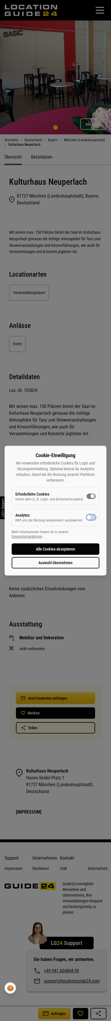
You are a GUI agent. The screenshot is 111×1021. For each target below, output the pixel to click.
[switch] (91, 496)
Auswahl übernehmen (55, 562)
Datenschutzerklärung (27, 537)
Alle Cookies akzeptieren (55, 549)
